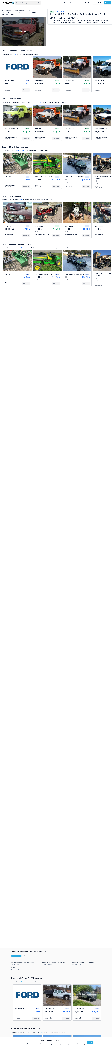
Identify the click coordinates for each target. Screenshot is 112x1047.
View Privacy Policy (79, 1044)
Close (90, 1042)
